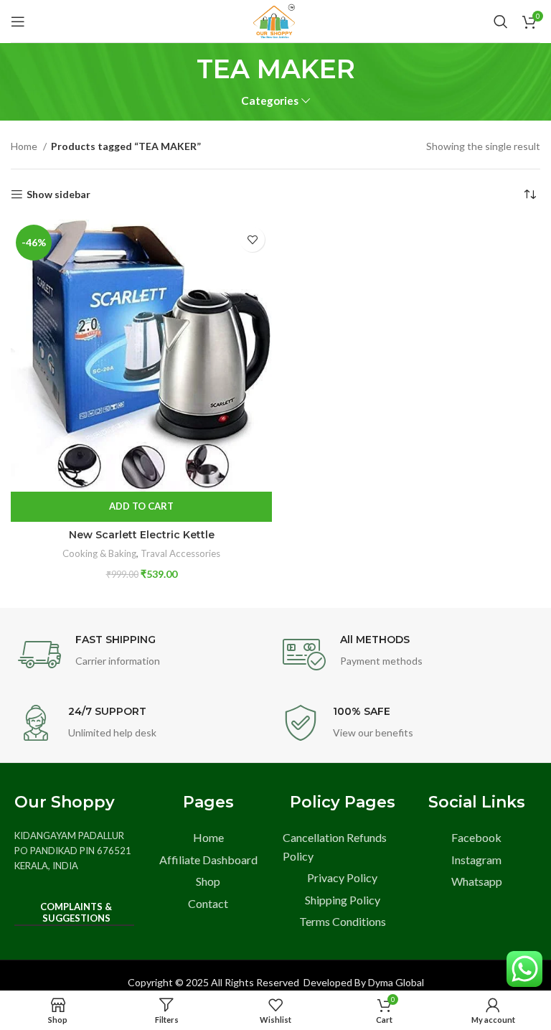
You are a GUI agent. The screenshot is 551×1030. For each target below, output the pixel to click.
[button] (141, 507)
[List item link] (208, 837)
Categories (269, 100)
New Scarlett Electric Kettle (142, 534)
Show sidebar (58, 194)
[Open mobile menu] (18, 21)
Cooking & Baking (99, 553)
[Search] (500, 21)
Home (25, 146)
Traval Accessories (180, 553)
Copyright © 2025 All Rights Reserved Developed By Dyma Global (276, 982)
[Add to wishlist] (252, 239)
